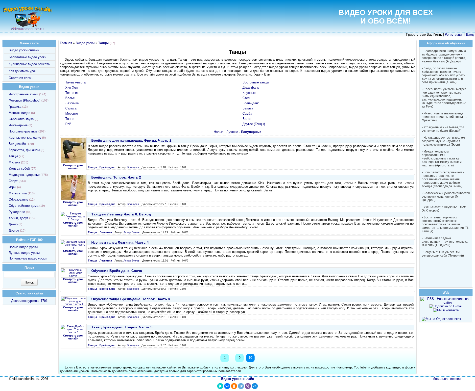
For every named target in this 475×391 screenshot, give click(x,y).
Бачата (247, 108)
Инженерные (18, 125)
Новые (218, 132)
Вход (470, 34)
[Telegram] (241, 386)
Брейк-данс (251, 103)
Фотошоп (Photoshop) (24, 100)
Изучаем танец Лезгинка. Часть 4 (120, 242)
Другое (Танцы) (253, 124)
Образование (18, 199)
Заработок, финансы (24, 150)
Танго (69, 119)
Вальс (70, 98)
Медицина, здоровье (24, 175)
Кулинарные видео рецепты (29, 64)
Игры (12, 187)
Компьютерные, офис (25, 137)
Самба (247, 113)
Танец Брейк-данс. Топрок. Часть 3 (121, 327)
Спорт (13, 181)
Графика (15, 106)
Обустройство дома (23, 206)
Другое (14, 230)
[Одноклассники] (234, 386)
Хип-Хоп (71, 87)
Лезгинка (72, 103)
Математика (18, 193)
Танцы (13, 156)
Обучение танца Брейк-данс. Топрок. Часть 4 (130, 299)
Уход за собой (19, 168)
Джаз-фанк (250, 87)
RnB (68, 124)
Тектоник (71, 93)
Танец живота (75, 82)
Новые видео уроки (23, 247)
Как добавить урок (22, 71)
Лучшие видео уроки (24, 253)
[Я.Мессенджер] (220, 386)
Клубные (249, 93)
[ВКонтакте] (227, 386)
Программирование (23, 131)
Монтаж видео (19, 113)
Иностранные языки (23, 94)
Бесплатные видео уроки (27, 57)
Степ (246, 98)
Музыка (14, 162)
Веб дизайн (17, 144)
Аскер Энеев (131, 232)
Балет (247, 119)
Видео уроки (85, 43)
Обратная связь (20, 78)
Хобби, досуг (18, 218)
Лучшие (232, 132)
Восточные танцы (255, 82)
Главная (66, 43)
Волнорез (133, 167)
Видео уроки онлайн (24, 50)
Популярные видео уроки (28, 258)
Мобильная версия (446, 379)
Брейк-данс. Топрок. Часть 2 (116, 177)
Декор (13, 224)
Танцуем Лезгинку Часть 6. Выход (121, 214)
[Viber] (248, 386)
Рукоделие (17, 212)
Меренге (71, 113)
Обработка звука (21, 119)
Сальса (70, 108)
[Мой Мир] (255, 386)
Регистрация (454, 34)
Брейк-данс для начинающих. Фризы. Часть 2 (131, 140)
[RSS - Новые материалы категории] (412, 44)
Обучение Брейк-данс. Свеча (116, 271)
